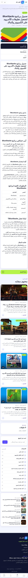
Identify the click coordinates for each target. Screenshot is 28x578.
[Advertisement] (14, 95)
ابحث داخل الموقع (22, 541)
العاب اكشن (21, 451)
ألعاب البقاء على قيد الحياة (19, 488)
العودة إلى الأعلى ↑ (14, 571)
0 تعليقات (13, 25)
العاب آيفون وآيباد (20, 471)
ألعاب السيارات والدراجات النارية (17, 468)
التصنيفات (25, 552)
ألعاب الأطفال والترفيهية (19, 455)
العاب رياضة (21, 475)
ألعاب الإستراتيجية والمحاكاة (18, 478)
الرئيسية (26, 6)
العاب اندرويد (21, 6)
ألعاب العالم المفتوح (20, 485)
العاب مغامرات (21, 481)
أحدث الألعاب (24, 549)
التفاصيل (23, 315)
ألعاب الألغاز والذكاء (20, 458)
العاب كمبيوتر (21, 465)
